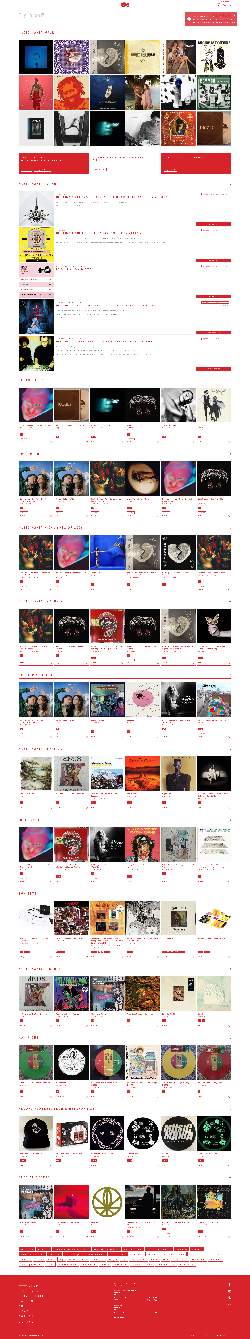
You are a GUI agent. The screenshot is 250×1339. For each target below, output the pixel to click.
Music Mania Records (40, 968)
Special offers (34, 1177)
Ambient (25, 1259)
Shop (34, 1285)
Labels (26, 1301)
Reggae (113, 1259)
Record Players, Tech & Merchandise (57, 1108)
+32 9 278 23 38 (120, 1285)
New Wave (215, 1259)
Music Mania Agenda (39, 183)
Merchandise (187, 1264)
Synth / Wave (138, 1259)
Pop (61, 1259)
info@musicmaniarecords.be (125, 1284)
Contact (28, 1321)
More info (41, 1336)
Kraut (50, 1264)
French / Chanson (142, 1264)
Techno (39, 1259)
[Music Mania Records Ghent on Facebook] (229, 1284)
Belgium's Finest (36, 674)
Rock (181, 1254)
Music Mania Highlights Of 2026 (51, 527)
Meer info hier (99, 169)
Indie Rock (98, 1259)
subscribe (26, 170)
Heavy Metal (89, 1264)
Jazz (208, 1254)
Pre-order (29, 453)
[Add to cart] (51, 442)
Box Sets (28, 893)
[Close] (234, 16)
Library (105, 1264)
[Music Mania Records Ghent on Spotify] (229, 1297)
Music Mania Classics (41, 748)
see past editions (42, 170)
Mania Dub (29, 1037)
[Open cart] (224, 4)
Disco (219, 1254)
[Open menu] (21, 5)
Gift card (29, 1290)
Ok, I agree (190, 1335)
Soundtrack (198, 1259)
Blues (51, 1259)
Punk (165, 1259)
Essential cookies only (216, 1335)
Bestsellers (31, 380)
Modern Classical (68, 1264)
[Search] (219, 4)
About (25, 1306)
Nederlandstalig (166, 1264)
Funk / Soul (167, 1254)
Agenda (26, 1316)
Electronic (136, 1254)
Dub (124, 1259)
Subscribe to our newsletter (125, 1319)
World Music (120, 1264)
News (24, 1311)
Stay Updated (33, 1296)
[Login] (229, 4)
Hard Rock (195, 1254)
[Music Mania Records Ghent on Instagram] (229, 1291)
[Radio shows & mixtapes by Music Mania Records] (229, 1304)
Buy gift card (170, 170)
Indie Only (29, 819)
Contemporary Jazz (31, 1264)
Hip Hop (151, 1254)
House (154, 1259)
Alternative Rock (78, 1259)
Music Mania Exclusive (42, 601)
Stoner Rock (180, 1259)
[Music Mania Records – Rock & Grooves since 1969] (125, 5)
